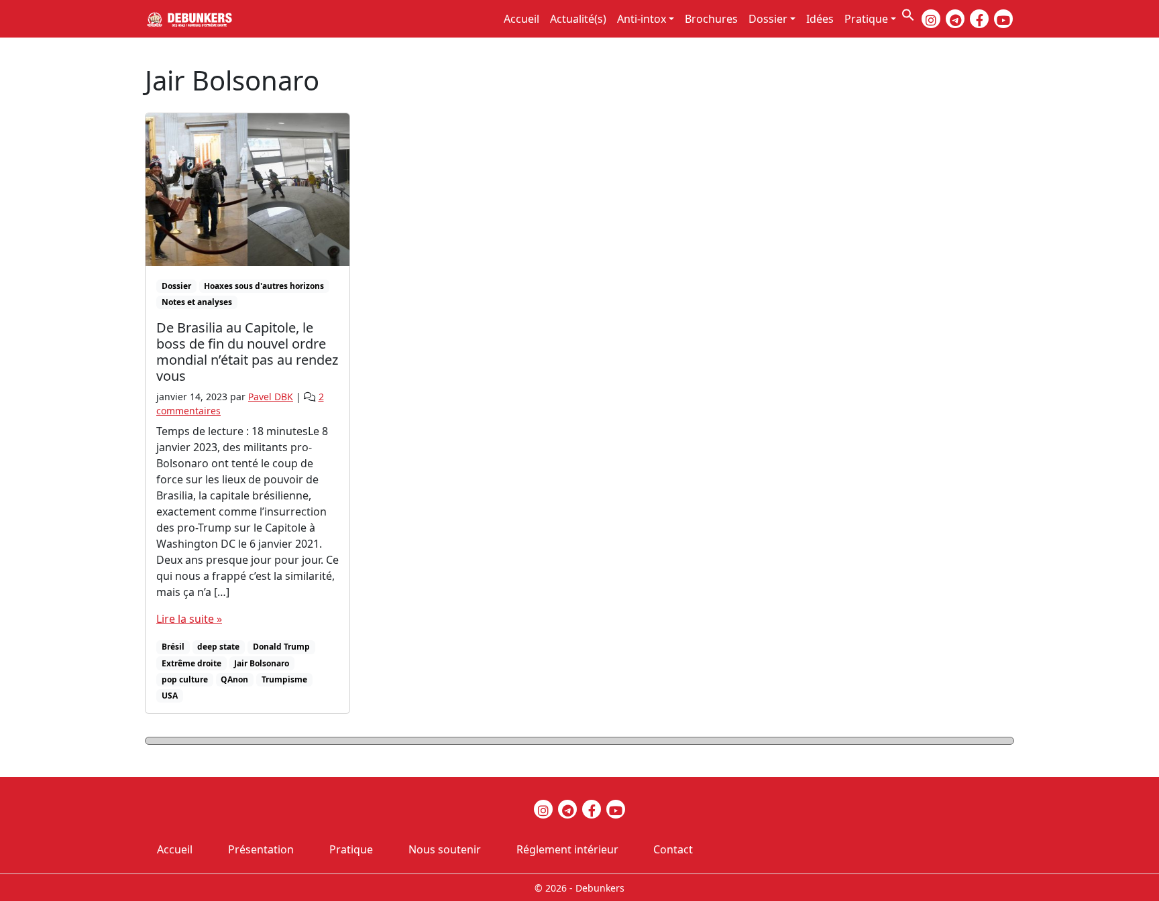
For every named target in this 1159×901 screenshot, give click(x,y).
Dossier (768, 18)
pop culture (185, 679)
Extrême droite (191, 663)
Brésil (173, 646)
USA (170, 695)
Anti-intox (641, 18)
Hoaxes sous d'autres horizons (264, 286)
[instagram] (931, 18)
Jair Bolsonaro (261, 663)
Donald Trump (281, 646)
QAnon (234, 679)
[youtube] (1003, 18)
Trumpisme (284, 679)
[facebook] (979, 18)
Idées (820, 18)
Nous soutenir (444, 849)
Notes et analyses (197, 302)
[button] (908, 13)
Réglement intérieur (567, 849)
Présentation (261, 849)
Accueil (521, 18)
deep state (218, 646)
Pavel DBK (270, 396)
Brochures (711, 18)
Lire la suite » (189, 618)
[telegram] (955, 18)
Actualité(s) (578, 18)
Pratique (866, 18)
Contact (673, 849)
